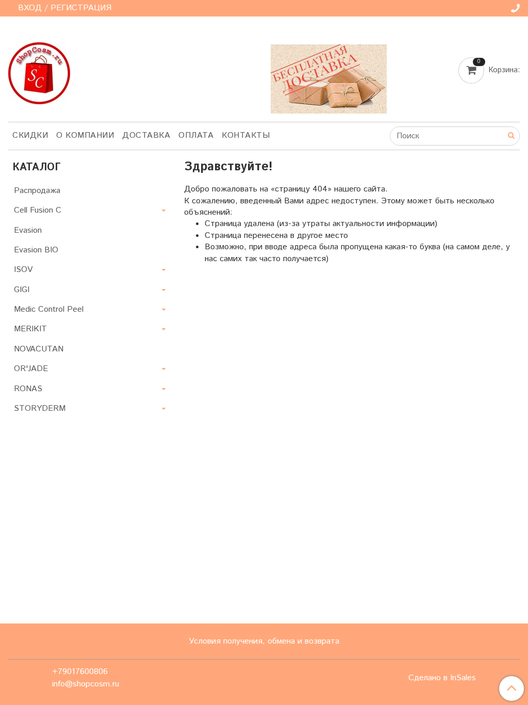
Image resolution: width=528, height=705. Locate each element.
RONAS (28, 389)
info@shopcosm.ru (85, 684)
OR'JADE (31, 369)
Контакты (246, 135)
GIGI (21, 290)
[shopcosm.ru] (39, 71)
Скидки (30, 135)
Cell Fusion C (37, 210)
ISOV (23, 270)
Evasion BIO (36, 250)
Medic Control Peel (49, 309)
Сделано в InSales (442, 678)
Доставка (146, 135)
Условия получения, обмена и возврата (264, 641)
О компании (85, 135)
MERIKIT (30, 329)
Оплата (195, 135)
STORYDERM (39, 408)
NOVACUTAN (38, 349)
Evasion (28, 230)
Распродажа (37, 191)
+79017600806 (80, 672)
